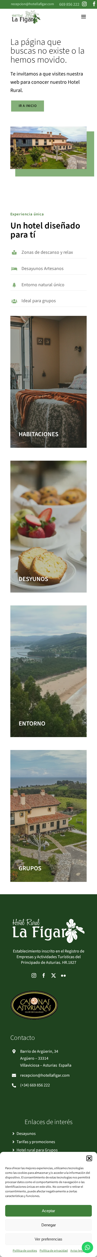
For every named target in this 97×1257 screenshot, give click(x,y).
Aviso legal (77, 1250)
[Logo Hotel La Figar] (48, 921)
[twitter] (53, 975)
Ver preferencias (48, 1239)
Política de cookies (25, 1250)
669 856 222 (69, 4)
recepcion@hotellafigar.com (32, 4)
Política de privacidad (54, 1250)
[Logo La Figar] (26, 11)
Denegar (48, 1225)
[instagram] (84, 4)
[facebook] (94, 4)
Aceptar (48, 1211)
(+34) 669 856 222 (35, 1085)
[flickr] (63, 975)
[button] (89, 1158)
